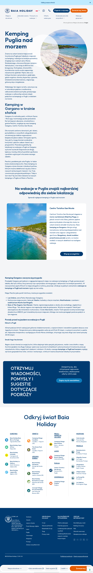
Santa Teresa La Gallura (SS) (15, 464)
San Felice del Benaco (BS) (37, 490)
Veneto (35, 434)
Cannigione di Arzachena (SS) (14, 455)
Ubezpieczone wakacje (80, 534)
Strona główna (67, 23)
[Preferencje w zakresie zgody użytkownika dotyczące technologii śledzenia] (90, 570)
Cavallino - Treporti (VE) (38, 440)
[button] (71, 254)
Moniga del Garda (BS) (37, 465)
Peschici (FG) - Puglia (59, 470)
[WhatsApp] (87, 540)
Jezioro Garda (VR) (37, 473)
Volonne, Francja (81, 472)
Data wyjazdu (50, 568)
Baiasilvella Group (47, 528)
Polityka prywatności (66, 556)
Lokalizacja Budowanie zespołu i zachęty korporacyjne (64, 536)
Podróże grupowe (63, 526)
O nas (43, 523)
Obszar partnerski (47, 526)
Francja (79, 446)
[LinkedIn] (84, 540)
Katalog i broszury (78, 526)
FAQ (74, 528)
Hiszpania (80, 434)
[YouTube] (77, 540)
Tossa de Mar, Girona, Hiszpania (81, 439)
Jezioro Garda (35, 457)
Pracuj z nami (45, 534)
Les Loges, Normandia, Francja (82, 459)
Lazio (56, 451)
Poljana (59, 483)
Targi (43, 531)
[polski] (38, 10)
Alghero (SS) (14, 472)
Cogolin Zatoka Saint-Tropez (80, 466)
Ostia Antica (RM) (59, 457)
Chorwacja (59, 477)
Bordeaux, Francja (81, 452)
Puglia (57, 463)
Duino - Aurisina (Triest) (59, 444)
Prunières (80, 478)
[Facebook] (74, 540)
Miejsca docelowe (78, 23)
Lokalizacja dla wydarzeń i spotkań (65, 530)
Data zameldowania (35, 568)
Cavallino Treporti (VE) (37, 449)
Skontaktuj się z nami (79, 523)
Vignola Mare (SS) (15, 439)
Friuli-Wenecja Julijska (57, 435)
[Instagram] (81, 540)
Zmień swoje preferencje (81, 556)
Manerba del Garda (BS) (38, 481)
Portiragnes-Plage (81, 483)
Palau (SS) (15, 447)
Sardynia (13, 434)
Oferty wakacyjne (63, 523)
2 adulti (63, 568)
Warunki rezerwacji (79, 531)
